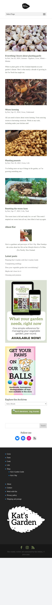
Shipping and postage (14, 499)
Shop (8, 469)
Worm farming (12, 110)
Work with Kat (12, 491)
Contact (9, 488)
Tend (27, 211)
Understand (30, 112)
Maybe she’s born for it (13, 271)
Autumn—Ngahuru (27, 58)
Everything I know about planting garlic (23, 56)
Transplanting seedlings (13, 264)
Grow (37, 58)
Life (28, 163)
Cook (9, 461)
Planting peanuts (13, 160)
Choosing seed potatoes (13, 275)
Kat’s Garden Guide (17, 472)
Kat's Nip (33, 244)
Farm (9, 458)
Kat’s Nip (13, 475)
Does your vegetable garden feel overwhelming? (21, 267)
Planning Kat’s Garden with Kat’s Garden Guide (21, 260)
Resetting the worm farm (16, 209)
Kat (8, 58)
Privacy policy (12, 495)
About (9, 484)
